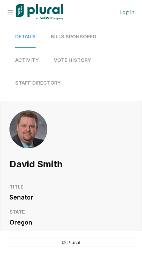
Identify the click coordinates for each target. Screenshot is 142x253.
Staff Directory (38, 83)
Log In (127, 12)
